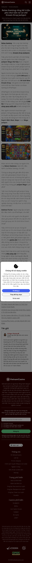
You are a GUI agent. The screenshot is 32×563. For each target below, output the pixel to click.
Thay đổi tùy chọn (16, 294)
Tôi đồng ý (16, 291)
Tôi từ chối (16, 298)
